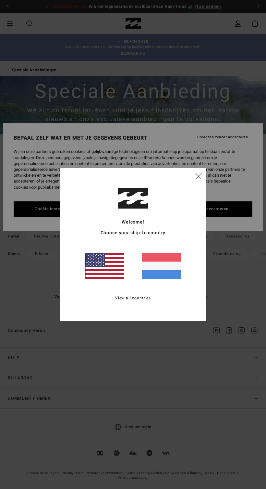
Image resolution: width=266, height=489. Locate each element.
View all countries (133, 298)
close (198, 175)
